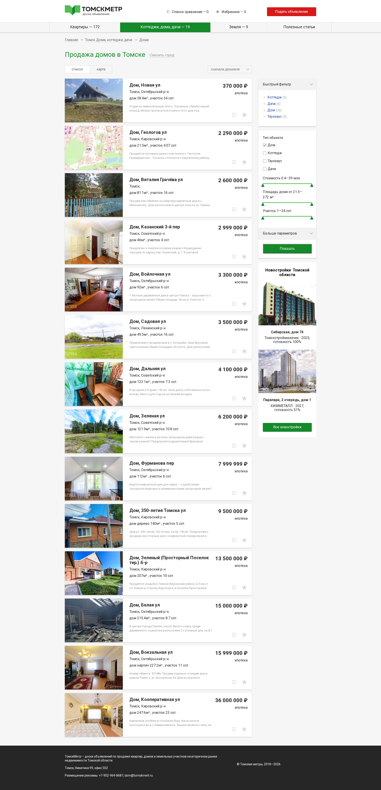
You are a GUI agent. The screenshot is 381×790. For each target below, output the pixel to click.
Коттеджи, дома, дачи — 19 (165, 27)
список (77, 69)
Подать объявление (291, 11)
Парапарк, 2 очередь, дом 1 (287, 400)
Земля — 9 (238, 27)
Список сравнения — (190, 12)
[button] (230, 69)
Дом (274, 110)
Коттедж (277, 97)
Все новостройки (287, 427)
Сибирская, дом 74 (287, 332)
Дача (273, 104)
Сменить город (162, 55)
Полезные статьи (299, 27)
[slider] (263, 185)
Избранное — (234, 12)
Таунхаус (277, 116)
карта (101, 69)
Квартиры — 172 (85, 27)
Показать (287, 248)
